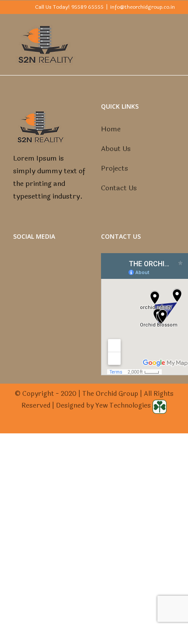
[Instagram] (56, 268)
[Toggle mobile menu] (171, 27)
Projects (114, 168)
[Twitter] (44, 268)
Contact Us (119, 187)
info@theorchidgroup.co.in (142, 7)
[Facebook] (32, 268)
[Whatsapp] (67, 268)
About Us (116, 148)
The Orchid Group (110, 394)
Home (111, 129)
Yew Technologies (124, 406)
